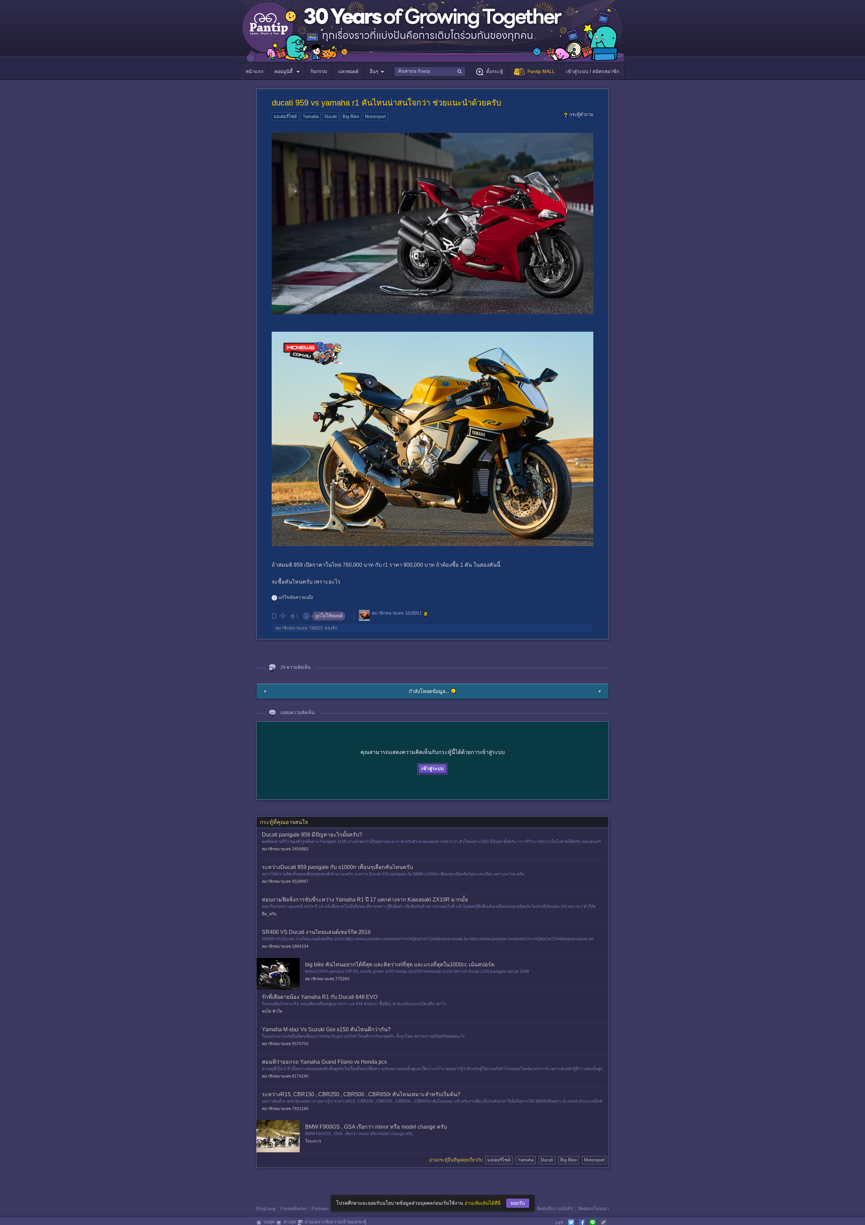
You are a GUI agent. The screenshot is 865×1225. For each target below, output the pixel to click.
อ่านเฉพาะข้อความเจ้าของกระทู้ (335, 1221)
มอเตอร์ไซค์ (285, 116)
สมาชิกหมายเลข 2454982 (285, 849)
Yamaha (311, 116)
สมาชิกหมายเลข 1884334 (285, 946)
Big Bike (351, 116)
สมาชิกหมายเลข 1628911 (397, 613)
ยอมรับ (518, 1203)
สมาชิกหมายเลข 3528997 (285, 881)
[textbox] (430, 71)
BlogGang (265, 1208)
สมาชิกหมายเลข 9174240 (285, 1076)
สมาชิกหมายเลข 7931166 (285, 1108)
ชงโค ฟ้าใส (272, 1011)
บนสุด (269, 1221)
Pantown (320, 1208)
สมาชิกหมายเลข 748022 (299, 628)
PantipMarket (293, 1208)
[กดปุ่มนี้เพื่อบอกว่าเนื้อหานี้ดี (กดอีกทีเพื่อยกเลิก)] (282, 615)
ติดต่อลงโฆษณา (593, 1208)
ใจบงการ (313, 1141)
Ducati (330, 116)
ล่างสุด (289, 1221)
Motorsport (375, 116)
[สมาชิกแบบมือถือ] (425, 613)
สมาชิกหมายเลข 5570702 (285, 1043)
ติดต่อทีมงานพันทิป (555, 1208)
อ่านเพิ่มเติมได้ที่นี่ (483, 1203)
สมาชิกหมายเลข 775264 (327, 978)
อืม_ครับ (269, 914)
